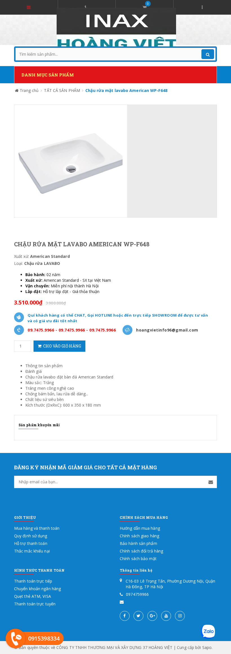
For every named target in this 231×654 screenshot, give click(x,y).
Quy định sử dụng (30, 535)
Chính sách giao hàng (139, 535)
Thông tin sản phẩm (44, 365)
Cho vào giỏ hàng (61, 346)
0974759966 (137, 594)
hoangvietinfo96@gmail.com (167, 330)
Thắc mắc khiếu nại (32, 551)
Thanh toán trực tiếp (33, 581)
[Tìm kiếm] (207, 54)
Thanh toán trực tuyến (34, 603)
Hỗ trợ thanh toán (30, 543)
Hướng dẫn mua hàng (140, 528)
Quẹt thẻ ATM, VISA (32, 596)
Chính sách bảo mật (138, 558)
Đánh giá (33, 371)
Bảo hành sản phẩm (138, 543)
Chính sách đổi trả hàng (141, 551)
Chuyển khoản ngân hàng (37, 588)
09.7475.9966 (41, 330)
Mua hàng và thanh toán (36, 528)
